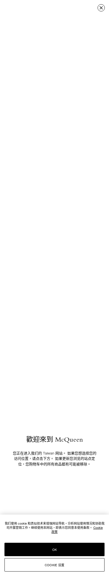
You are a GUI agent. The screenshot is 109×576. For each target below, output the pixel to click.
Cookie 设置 (54, 565)
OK (54, 549)
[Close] (101, 7)
